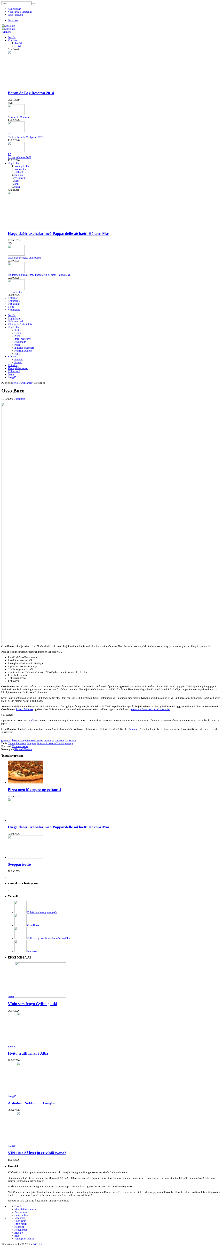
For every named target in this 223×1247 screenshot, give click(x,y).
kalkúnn (18, 175)
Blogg (11, 306)
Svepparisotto (15, 292)
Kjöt (16, 330)
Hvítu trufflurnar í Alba (28, 1053)
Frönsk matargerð (23, 350)
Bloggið (12, 377)
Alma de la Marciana (18, 117)
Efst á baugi (14, 303)
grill (16, 183)
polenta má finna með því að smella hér (150, 709)
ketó (31, 740)
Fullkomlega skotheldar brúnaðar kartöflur (49, 938)
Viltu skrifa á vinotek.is (20, 11)
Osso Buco (33, 925)
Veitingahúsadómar (18, 368)
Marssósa (32, 951)
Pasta (17, 344)
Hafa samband (15, 14)
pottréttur (59, 740)
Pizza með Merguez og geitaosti (24, 257)
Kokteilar (12, 298)
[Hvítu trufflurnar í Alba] (45, 1046)
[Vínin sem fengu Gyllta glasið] (40, 996)
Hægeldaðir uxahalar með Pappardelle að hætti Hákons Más (58, 233)
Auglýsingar (14, 8)
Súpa (17, 353)
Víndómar (13, 40)
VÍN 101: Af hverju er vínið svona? (37, 1153)
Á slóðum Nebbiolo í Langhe (31, 1103)
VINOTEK (36, 1244)
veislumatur (20, 178)
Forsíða (12, 37)
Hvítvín (18, 46)
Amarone (133, 729)
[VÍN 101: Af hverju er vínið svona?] (45, 1146)
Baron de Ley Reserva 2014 (31, 93)
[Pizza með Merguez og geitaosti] (25, 782)
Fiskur (17, 333)
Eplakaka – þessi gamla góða (42, 912)
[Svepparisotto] (25, 857)
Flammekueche (20, 746)
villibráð (18, 172)
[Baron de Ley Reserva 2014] (36, 85)
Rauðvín (18, 43)
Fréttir (11, 374)
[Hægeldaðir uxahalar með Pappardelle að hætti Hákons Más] (36, 226)
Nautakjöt (49, 740)
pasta (17, 180)
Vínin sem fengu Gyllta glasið (32, 1004)
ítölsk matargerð (20, 740)
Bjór (16, 1235)
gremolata (6, 740)
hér (32, 720)
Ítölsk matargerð (22, 338)
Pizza (17, 336)
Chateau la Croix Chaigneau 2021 (25, 137)
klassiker (38, 740)
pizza (17, 186)
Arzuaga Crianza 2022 (19, 157)
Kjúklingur (20, 341)
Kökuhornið (14, 300)
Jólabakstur (20, 169)
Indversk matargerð (24, 347)
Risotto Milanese (24, 709)
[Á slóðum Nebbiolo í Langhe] (45, 1096)
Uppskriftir (13, 163)
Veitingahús (14, 309)
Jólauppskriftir (21, 166)
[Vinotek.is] (8, 25)
